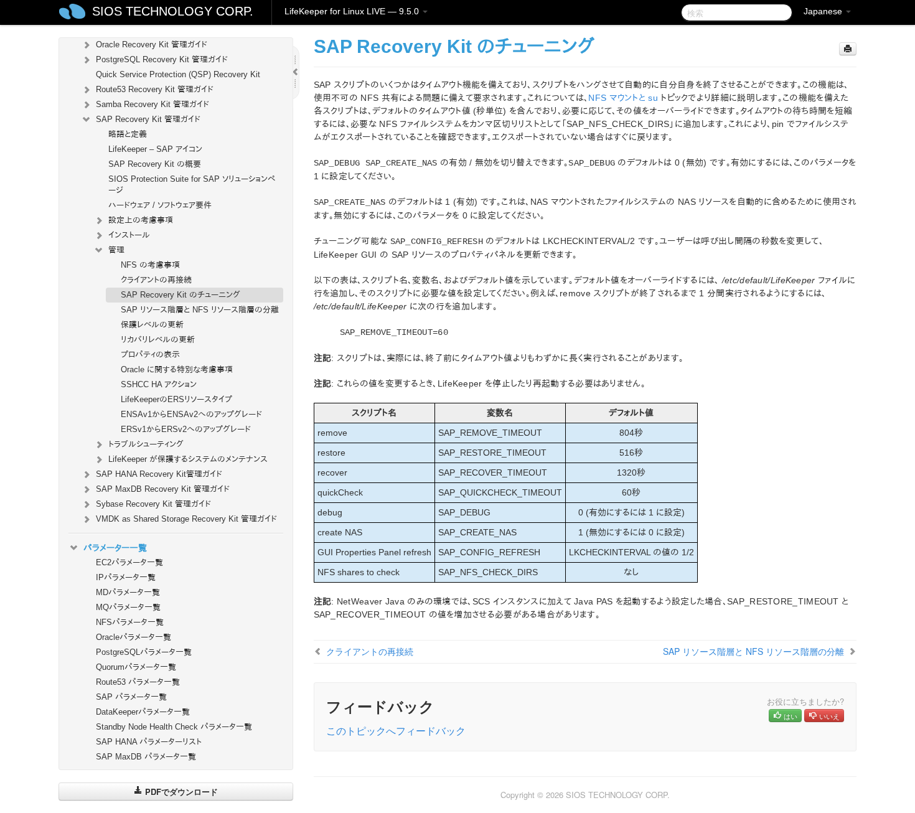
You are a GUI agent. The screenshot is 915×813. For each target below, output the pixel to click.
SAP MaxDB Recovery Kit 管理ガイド (163, 489)
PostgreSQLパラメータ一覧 (144, 652)
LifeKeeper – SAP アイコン (155, 149)
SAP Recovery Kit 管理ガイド (148, 119)
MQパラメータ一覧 (128, 607)
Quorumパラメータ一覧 (136, 667)
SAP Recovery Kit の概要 (154, 164)
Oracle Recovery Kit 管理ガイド (151, 44)
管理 (116, 250)
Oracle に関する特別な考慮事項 (177, 369)
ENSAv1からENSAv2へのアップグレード (191, 414)
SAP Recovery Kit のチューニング (180, 294)
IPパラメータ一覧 (126, 577)
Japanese (824, 11)
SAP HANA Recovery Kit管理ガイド (159, 474)
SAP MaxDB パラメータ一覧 (146, 756)
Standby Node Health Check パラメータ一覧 (174, 726)
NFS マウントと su (623, 98)
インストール (129, 235)
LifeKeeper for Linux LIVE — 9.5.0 (352, 11)
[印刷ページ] (847, 48)
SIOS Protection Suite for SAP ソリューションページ (191, 184)
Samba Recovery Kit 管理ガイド (152, 104)
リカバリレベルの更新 (158, 339)
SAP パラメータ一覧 (131, 697)
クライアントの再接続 (156, 279)
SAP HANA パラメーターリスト (149, 741)
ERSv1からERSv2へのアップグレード (186, 429)
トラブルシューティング (146, 444)
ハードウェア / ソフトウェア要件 (160, 205)
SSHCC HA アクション (159, 384)
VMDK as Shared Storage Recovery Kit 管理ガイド (186, 519)
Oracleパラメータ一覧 (133, 637)
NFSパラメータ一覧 (130, 622)
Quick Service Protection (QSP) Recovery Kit (178, 74)
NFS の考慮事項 (150, 265)
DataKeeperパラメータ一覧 (143, 712)
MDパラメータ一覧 (128, 592)
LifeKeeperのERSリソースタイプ (176, 399)
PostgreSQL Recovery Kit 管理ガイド (162, 59)
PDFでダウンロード (180, 791)
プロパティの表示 (150, 354)
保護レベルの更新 (152, 324)
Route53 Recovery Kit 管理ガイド (155, 89)
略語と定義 (127, 134)
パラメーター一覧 (115, 548)
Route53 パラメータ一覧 (138, 682)
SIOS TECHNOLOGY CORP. (172, 11)
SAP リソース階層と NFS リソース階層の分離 (200, 309)
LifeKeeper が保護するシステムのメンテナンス (188, 459)
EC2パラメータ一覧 (129, 562)
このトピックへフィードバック (396, 730)
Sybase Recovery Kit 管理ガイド (153, 504)
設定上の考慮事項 (140, 220)
